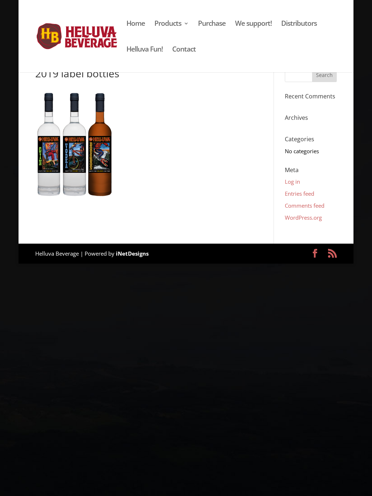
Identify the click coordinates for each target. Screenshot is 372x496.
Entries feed (299, 193)
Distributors (299, 24)
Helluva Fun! (144, 50)
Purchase (212, 24)
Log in (292, 181)
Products (167, 24)
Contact (184, 50)
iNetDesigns (132, 253)
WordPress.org (303, 217)
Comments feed (304, 205)
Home (135, 24)
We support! (253, 24)
